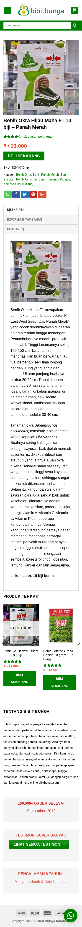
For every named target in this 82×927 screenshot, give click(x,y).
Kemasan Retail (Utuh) (18, 184)
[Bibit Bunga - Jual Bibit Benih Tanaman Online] (41, 10)
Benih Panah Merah (46, 174)
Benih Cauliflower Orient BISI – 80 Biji (20, 653)
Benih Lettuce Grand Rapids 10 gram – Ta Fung (58, 655)
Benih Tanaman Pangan (54, 179)
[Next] (79, 652)
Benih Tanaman (26, 179)
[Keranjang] (74, 10)
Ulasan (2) (15, 229)
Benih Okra (23, 174)
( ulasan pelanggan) (39, 136)
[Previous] (3, 652)
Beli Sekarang (24, 156)
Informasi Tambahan (24, 219)
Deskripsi (15, 209)
